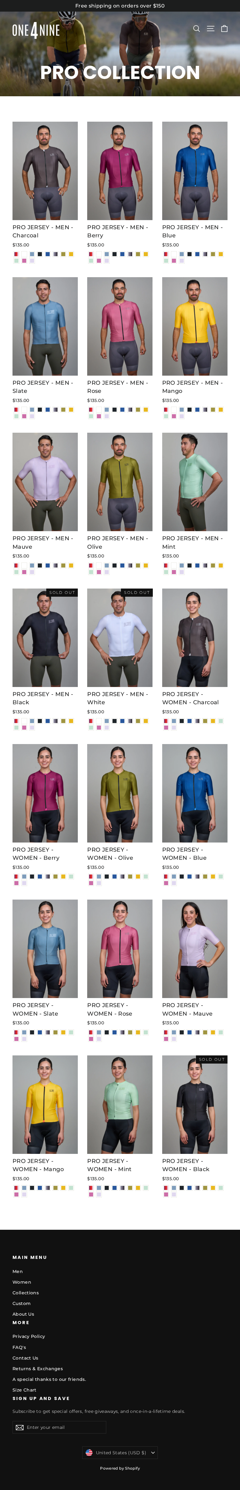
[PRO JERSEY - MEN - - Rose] (24, 260)
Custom (21, 1303)
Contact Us (25, 1358)
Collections (25, 1293)
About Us (23, 1314)
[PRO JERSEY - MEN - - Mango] (71, 254)
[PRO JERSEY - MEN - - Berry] (16, 254)
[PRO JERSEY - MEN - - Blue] (47, 254)
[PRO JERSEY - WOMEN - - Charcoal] (197, 721)
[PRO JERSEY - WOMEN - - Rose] (166, 727)
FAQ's (19, 1347)
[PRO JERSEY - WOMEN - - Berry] (166, 721)
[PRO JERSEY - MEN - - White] (24, 254)
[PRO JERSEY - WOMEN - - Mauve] (174, 727)
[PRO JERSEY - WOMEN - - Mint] (220, 721)
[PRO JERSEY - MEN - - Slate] (32, 254)
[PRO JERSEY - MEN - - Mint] (16, 260)
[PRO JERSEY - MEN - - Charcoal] (55, 254)
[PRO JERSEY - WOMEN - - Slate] (174, 721)
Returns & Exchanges (37, 1368)
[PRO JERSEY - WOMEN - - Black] (181, 721)
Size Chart (24, 1390)
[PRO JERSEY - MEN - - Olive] (63, 254)
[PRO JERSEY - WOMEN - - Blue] (189, 721)
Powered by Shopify (120, 1468)
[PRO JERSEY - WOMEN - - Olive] (205, 721)
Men (17, 1271)
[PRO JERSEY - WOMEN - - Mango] (213, 721)
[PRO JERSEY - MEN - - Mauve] (32, 260)
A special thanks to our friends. (49, 1379)
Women (21, 1282)
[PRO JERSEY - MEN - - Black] (39, 254)
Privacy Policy (28, 1336)
